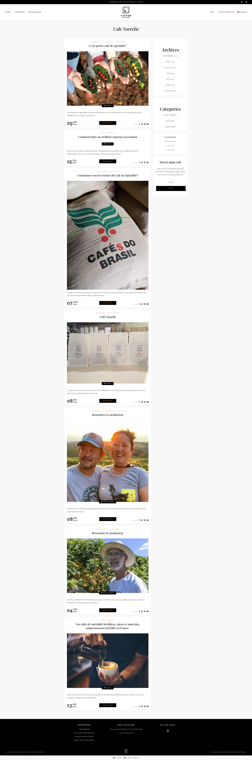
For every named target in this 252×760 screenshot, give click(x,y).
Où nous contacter (226, 12)
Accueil (8, 12)
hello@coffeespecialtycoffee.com (126, 729)
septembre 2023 (170, 56)
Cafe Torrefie (108, 42)
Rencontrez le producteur (107, 414)
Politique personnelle (84, 733)
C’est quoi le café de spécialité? (107, 46)
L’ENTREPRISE (20, 12)
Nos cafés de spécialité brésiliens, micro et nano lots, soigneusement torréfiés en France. (108, 626)
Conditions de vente (84, 736)
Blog (212, 12)
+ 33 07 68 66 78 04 (126, 733)
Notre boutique (34, 12)
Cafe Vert (120, 42)
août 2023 (170, 62)
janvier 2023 (170, 91)
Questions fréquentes (84, 740)
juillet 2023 (170, 67)
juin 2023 (170, 73)
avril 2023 (170, 85)
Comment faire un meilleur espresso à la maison (107, 137)
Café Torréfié (108, 317)
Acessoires (95, 42)
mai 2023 (170, 79)
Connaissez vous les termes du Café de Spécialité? (107, 175)
